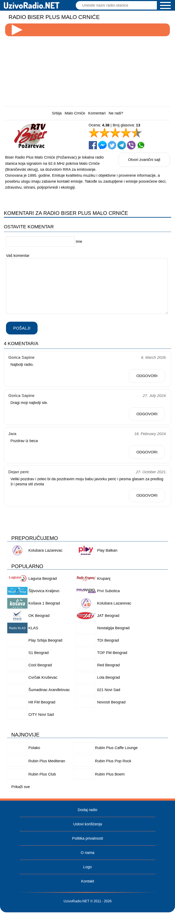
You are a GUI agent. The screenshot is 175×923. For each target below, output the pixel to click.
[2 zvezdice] (104, 132)
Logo (87, 867)
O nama (87, 853)
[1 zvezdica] (94, 132)
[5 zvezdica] (136, 132)
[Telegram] (121, 145)
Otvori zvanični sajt (144, 160)
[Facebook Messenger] (102, 145)
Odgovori (147, 376)
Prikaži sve (20, 787)
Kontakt (87, 881)
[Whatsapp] (141, 145)
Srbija (57, 113)
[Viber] (131, 145)
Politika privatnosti (87, 838)
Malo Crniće (75, 113)
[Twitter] (112, 145)
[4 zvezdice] (126, 132)
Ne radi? (116, 113)
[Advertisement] (87, 69)
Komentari (97, 113)
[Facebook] (93, 145)
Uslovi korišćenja (87, 824)
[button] (165, 5)
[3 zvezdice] (115, 132)
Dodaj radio (87, 810)
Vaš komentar (17, 255)
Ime (79, 241)
